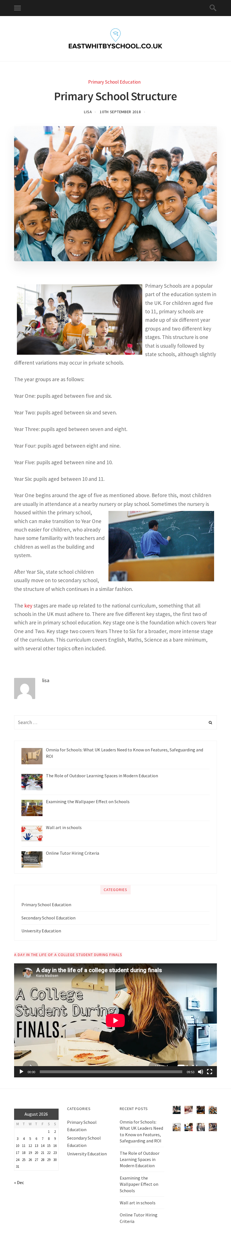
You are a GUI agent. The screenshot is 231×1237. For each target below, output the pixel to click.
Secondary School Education (48, 918)
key (28, 605)
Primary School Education (114, 82)
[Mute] (200, 1072)
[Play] (21, 1072)
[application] (115, 1020)
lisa (88, 111)
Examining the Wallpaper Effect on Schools (139, 1184)
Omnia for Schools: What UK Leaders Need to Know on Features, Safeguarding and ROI (141, 1131)
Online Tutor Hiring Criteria (138, 1218)
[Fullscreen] (209, 1072)
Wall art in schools (138, 1202)
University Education (41, 931)
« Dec (19, 1182)
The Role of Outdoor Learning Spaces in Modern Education (139, 1159)
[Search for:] (115, 722)
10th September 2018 (120, 111)
